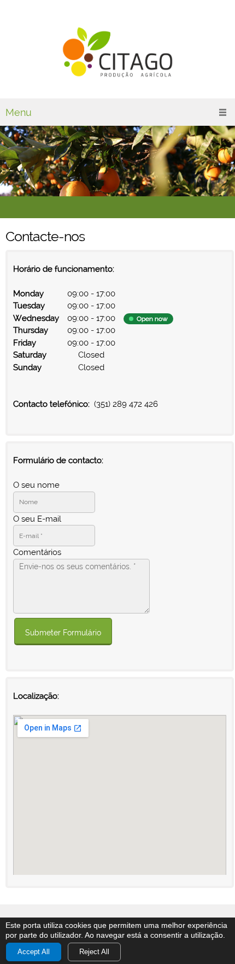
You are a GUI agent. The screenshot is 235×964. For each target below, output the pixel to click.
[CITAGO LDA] (117, 52)
